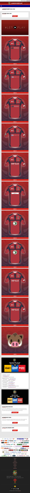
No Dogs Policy (15, 468)
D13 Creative (19, 490)
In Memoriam (15, 461)
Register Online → (15, 412)
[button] (1, 6)
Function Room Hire (15, 462)
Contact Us (15, 458)
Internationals (15, 465)
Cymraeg (28, 0)
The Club (15, 466)
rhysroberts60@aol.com (11, 382)
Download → (15, 422)
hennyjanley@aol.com (6, 375)
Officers (15, 459)
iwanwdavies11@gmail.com (12, 379)
